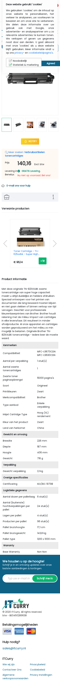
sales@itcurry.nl (14, 648)
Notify (32, 141)
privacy (18, 52)
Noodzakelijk (20, 60)
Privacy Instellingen (41, 675)
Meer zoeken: (25, 153)
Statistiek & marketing (26, 64)
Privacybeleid (37, 664)
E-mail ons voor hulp (18, 185)
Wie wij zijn (8, 664)
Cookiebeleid (37, 669)
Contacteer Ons (12, 669)
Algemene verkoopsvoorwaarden (15, 676)
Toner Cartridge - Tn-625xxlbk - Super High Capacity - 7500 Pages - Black (28, 252)
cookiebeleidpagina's (41, 52)
